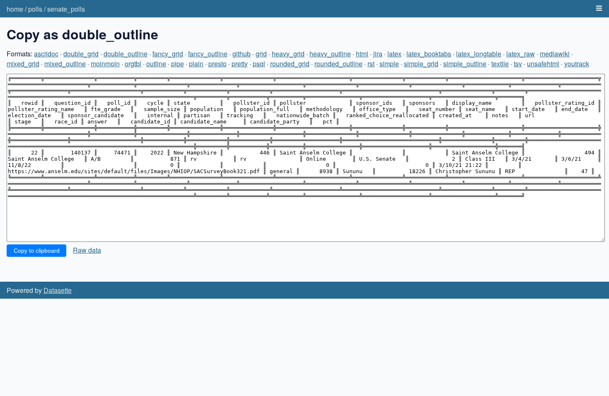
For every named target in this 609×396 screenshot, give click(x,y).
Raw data (87, 250)
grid (261, 53)
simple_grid (421, 63)
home (15, 9)
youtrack (576, 63)
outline (156, 63)
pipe (177, 63)
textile (500, 63)
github (241, 53)
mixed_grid (23, 63)
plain (196, 63)
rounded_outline (338, 63)
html (362, 53)
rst (371, 63)
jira (377, 53)
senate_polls (66, 9)
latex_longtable (478, 53)
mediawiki (555, 53)
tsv (518, 63)
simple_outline (464, 63)
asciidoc (46, 53)
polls (35, 9)
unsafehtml (543, 63)
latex (394, 53)
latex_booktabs (428, 53)
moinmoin (105, 63)
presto (217, 63)
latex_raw (520, 53)
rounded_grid (289, 63)
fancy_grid (167, 53)
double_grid (81, 53)
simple (389, 63)
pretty (240, 63)
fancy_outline (207, 53)
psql (259, 63)
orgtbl (133, 63)
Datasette (58, 290)
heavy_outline (330, 53)
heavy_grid (288, 53)
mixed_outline (65, 63)
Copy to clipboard (37, 250)
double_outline (125, 53)
